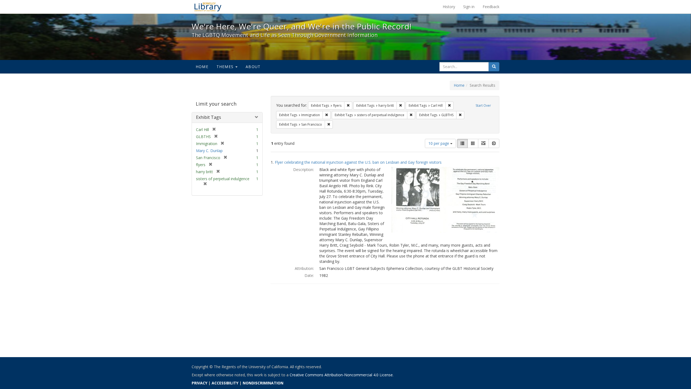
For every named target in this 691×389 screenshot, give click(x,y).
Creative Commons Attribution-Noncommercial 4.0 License (341, 374)
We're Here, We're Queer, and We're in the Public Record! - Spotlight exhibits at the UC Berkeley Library (208, 7)
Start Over (483, 105)
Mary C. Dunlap (209, 150)
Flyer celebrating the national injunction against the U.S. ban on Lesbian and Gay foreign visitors (358, 162)
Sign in (469, 6)
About (253, 66)
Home (202, 66)
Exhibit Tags (208, 117)
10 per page (439, 143)
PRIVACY (199, 382)
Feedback (491, 6)
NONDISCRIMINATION (263, 382)
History (449, 6)
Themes (225, 66)
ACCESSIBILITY (225, 382)
